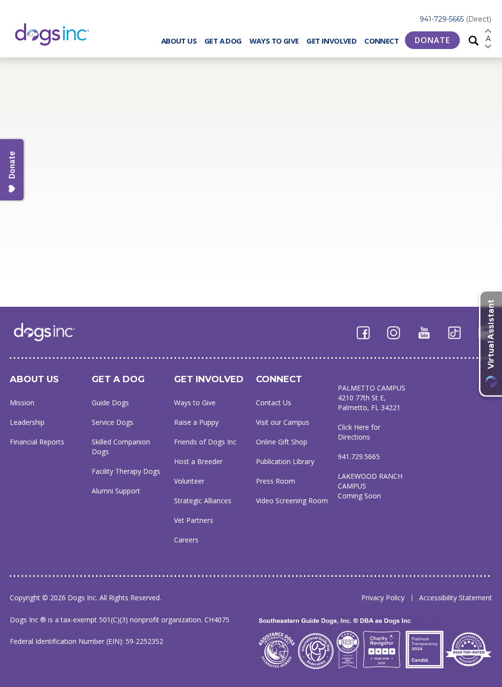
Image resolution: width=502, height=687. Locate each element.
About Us (179, 41)
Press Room (275, 481)
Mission (22, 402)
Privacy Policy (382, 597)
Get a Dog (223, 41)
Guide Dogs (110, 402)
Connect (381, 41)
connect (279, 379)
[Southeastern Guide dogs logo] (60, 34)
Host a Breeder (198, 461)
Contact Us (273, 402)
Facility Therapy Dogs (126, 471)
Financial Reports (37, 441)
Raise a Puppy (196, 422)
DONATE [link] (432, 40)
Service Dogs (112, 422)
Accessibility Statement (455, 597)
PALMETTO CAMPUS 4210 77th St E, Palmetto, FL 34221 (371, 397)
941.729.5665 (359, 456)
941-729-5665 (455, 19)
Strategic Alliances (202, 500)
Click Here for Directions (359, 432)
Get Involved (331, 41)
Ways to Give (274, 41)
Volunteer (189, 481)
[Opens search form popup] (473, 40)
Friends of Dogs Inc (205, 441)
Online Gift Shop (281, 441)
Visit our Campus (282, 422)
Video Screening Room (292, 500)
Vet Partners (193, 520)
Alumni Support (116, 490)
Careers (186, 539)
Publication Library (285, 461)
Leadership (27, 422)
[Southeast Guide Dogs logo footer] (51, 331)
